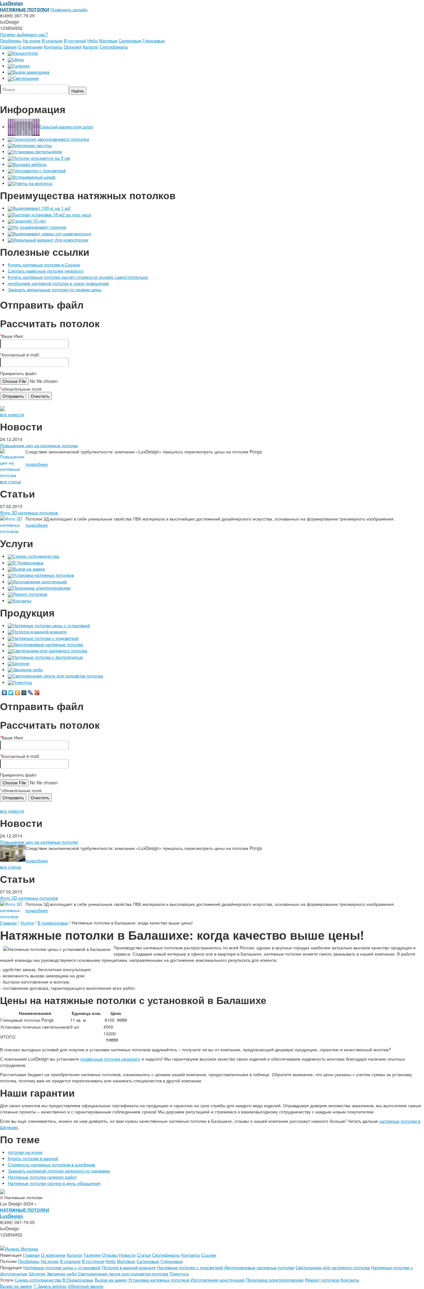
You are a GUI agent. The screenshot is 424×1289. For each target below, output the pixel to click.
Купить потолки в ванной (33, 1158)
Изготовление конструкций (40, 581)
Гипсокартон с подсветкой (39, 170)
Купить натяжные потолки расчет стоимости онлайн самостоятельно (78, 277)
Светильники (26, 78)
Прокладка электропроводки (41, 588)
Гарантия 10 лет (29, 221)
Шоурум (21, 663)
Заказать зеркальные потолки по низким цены (54, 289)
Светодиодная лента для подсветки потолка (58, 675)
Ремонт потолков (30, 594)
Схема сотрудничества (36, 556)
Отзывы (110, 1255)
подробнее (36, 464)
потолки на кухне (25, 1152)
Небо (92, 40)
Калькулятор (25, 53)
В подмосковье (53, 923)
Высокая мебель (30, 164)
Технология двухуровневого (51, 139)
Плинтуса (22, 682)
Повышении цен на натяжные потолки (39, 445)
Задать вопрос (50, 1286)
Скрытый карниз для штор (66, 126)
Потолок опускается (41, 158)
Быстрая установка (52, 214)
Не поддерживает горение (39, 227)
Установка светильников (37, 151)
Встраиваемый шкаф (34, 177)
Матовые (108, 40)
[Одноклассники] (17, 693)
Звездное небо (28, 669)
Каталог (91, 47)
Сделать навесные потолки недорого (45, 271)
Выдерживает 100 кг (41, 208)
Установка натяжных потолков (43, 575)
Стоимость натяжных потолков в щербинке (51, 1164)
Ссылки (208, 1255)
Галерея (21, 65)
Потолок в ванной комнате (40, 631)
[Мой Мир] (24, 693)
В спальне (52, 40)
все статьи (10, 481)
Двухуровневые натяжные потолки (48, 644)
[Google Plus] (37, 693)
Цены (18, 59)
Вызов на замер (29, 569)
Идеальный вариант (50, 239)
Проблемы (10, 40)
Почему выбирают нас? (24, 34)
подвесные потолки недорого (110, 1059)
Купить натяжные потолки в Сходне (44, 264)
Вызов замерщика (31, 72)
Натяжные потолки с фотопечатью (48, 657)
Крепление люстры (32, 145)
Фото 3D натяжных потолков (29, 512)
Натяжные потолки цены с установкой (51, 625)
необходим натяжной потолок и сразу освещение (58, 283)
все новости (12, 414)
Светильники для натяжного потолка (50, 650)
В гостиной (75, 40)
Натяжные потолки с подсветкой (46, 638)
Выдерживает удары (52, 233)
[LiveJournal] (30, 693)
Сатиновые (130, 40)
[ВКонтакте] (4, 693)
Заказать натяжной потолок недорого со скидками (59, 1170)
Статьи (144, 1255)
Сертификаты (114, 47)
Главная (8, 47)
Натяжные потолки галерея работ (42, 1177)
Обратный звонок (85, 1286)
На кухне (32, 40)
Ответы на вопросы (32, 183)
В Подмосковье (28, 562)
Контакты (53, 47)
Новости (127, 1255)
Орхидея (73, 47)
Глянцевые (153, 40)
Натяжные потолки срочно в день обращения (54, 1183)
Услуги (27, 923)
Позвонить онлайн (69, 9)
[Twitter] (11, 693)
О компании (30, 47)
